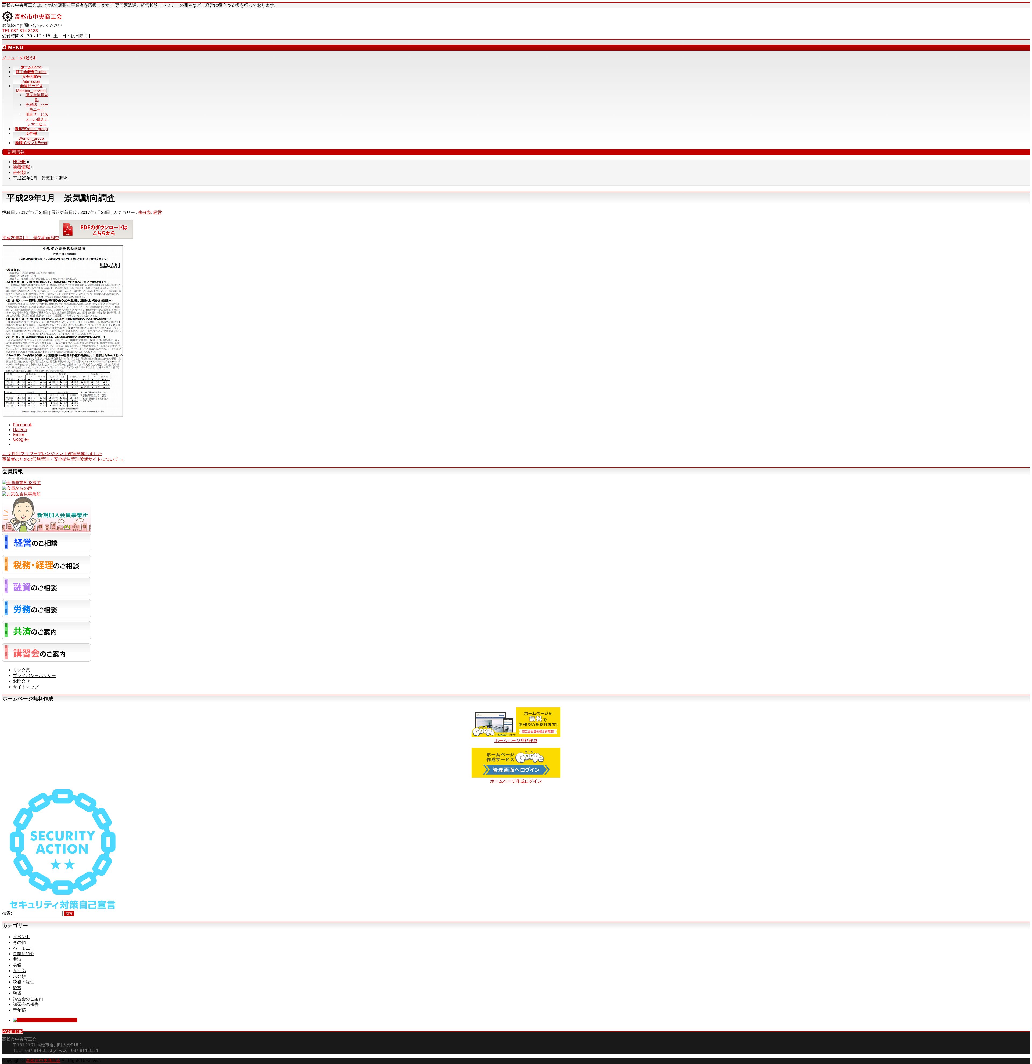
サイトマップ (26, 687)
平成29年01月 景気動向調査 (30, 237)
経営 (157, 212)
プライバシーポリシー (34, 675)
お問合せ (21, 681)
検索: (7, 913)
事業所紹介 (23, 953)
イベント (21, 936)
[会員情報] (21, 482)
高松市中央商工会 (43, 1060)
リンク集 (21, 670)
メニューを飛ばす (19, 58)
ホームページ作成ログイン (516, 781)
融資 (17, 993)
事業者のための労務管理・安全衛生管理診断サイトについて (63, 459)
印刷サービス (37, 114)
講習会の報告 (26, 1004)
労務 (17, 965)
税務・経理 (23, 982)
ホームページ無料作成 (516, 740)
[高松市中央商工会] (32, 20)
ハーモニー (23, 948)
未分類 (144, 212)
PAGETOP (12, 1031)
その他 (19, 942)
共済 (17, 959)
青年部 (19, 1010)
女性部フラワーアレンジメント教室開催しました (52, 453)
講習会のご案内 (28, 999)
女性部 (19, 970)
